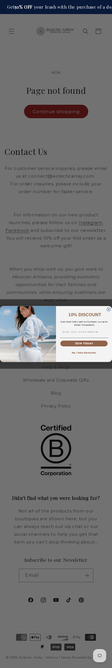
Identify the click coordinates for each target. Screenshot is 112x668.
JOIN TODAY (84, 343)
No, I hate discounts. (84, 353)
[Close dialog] (109, 309)
